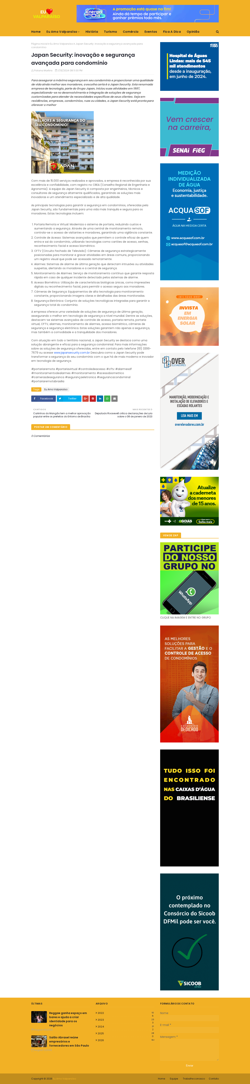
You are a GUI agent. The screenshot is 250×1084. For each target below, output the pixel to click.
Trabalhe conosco (194, 1078)
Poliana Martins (43, 70)
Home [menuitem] (36, 32)
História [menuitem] (92, 32)
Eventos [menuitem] (151, 32)
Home (161, 1078)
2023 (126, 1020)
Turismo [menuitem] (110, 32)
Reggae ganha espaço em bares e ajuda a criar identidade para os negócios (68, 1019)
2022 (126, 1013)
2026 (126, 1040)
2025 (126, 1033)
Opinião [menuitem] (193, 32)
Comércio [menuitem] (130, 32)
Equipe (174, 1078)
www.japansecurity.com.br (72, 353)
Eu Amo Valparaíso (61, 43)
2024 (126, 1027)
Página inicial (39, 43)
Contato (214, 1078)
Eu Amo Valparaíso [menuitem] (61, 32)
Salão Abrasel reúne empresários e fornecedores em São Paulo (69, 1041)
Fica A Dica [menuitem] (172, 32)
